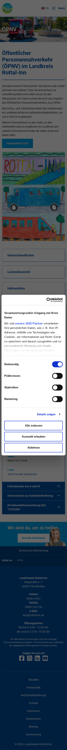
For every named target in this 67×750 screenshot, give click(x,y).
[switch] (57, 376)
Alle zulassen (33, 425)
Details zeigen (46, 414)
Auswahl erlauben (33, 436)
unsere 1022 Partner (29, 323)
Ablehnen (33, 447)
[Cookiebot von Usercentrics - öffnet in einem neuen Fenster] (47, 299)
